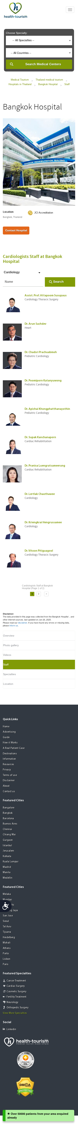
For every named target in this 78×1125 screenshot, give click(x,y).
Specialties (9, 674)
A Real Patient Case (14, 748)
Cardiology (12, 272)
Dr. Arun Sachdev (35, 324)
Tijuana (7, 932)
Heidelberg (9, 937)
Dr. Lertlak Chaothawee (40, 494)
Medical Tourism (20, 79)
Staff (67, 84)
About (6, 786)
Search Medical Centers (43, 64)
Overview (8, 635)
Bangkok (8, 813)
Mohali (6, 943)
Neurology (12, 1002)
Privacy (7, 770)
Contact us (9, 791)
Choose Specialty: (16, 32)
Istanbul (7, 845)
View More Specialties (15, 1013)
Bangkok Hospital (48, 84)
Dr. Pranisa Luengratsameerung (45, 465)
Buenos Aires (10, 824)
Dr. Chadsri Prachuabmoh (41, 352)
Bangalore (8, 808)
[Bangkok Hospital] (39, 161)
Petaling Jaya (10, 910)
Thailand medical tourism (49, 79)
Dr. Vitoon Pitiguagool (39, 551)
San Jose (8, 916)
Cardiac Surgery (16, 986)
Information (9, 759)
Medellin (7, 878)
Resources (8, 764)
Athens (7, 948)
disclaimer (22, 622)
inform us (13, 625)
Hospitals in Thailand (20, 84)
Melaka (7, 894)
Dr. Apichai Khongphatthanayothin (47, 409)
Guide (6, 737)
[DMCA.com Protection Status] (25, 1087)
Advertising (9, 732)
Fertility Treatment (17, 997)
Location (8, 683)
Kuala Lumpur (10, 861)
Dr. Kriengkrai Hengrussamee (43, 522)
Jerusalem (8, 851)
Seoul (6, 921)
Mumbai (7, 899)
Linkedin (11, 1029)
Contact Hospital (16, 230)
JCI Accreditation (43, 212)
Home (6, 726)
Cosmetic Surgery (16, 991)
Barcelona (8, 818)
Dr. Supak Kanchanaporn (40, 437)
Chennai (7, 829)
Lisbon (6, 959)
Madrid (7, 867)
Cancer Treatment (16, 981)
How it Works (10, 742)
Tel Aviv (7, 926)
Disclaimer (9, 780)
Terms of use (10, 775)
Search (58, 281)
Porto (6, 953)
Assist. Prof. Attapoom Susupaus (46, 295)
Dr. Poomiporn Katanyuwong (43, 380)
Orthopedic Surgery (17, 1007)
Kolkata (7, 856)
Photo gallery (11, 645)
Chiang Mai (9, 834)
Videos (7, 654)
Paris (6, 964)
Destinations (10, 753)
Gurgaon (8, 840)
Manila (6, 872)
